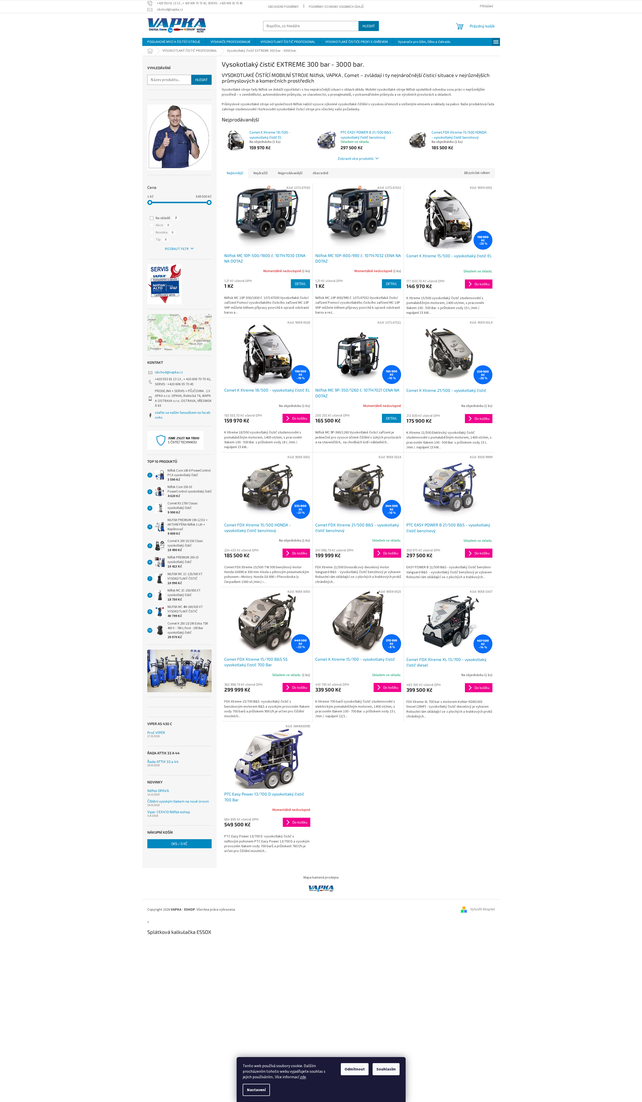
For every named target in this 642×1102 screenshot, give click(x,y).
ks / (179, 843)
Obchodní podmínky (283, 7)
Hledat (368, 26)
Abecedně (320, 173)
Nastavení (256, 1090)
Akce (162, 225)
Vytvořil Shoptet (482, 909)
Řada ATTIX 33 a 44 (163, 761)
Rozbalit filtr (177, 248)
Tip (161, 239)
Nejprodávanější (290, 173)
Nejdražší (261, 173)
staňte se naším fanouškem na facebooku (182, 415)
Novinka (164, 232)
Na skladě (166, 218)
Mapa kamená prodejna (321, 877)
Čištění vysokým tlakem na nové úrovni (178, 801)
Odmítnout (355, 1069)
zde (303, 1077)
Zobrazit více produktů (356, 158)
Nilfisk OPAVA (158, 790)
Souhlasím (386, 1069)
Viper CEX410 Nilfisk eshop (168, 812)
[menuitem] (173, 42)
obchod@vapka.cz (169, 372)
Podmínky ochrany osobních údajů (336, 7)
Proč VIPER (156, 732)
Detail (300, 283)
